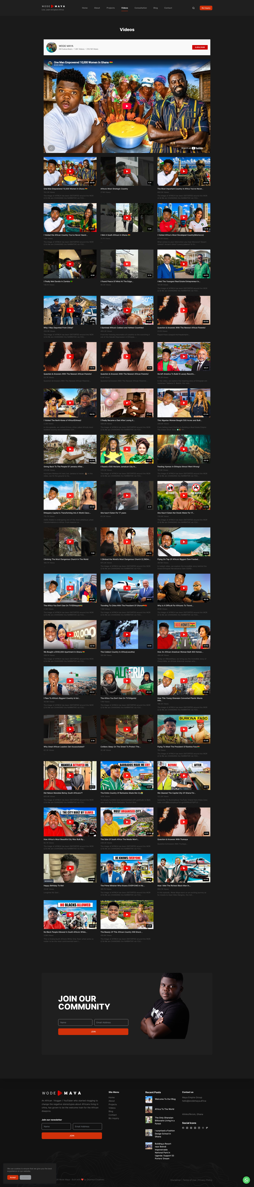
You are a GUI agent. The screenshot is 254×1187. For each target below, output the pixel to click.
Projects (111, 8)
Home (85, 8)
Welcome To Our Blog (165, 1099)
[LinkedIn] (199, 1128)
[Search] (193, 8)
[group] (70, 178)
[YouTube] (195, 1128)
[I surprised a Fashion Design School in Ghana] (148, 1132)
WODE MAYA (66, 46)
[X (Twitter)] (187, 1128)
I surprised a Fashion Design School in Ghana (165, 1133)
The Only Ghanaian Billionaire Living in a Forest (165, 1120)
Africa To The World (164, 1109)
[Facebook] (183, 1128)
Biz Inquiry (206, 8)
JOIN (93, 1031)
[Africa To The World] (148, 1109)
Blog (155, 8)
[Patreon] (207, 1128)
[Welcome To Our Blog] (148, 1099)
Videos (124, 8)
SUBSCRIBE (200, 47)
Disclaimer (175, 1180)
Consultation (141, 8)
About (97, 8)
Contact (168, 8)
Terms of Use (189, 1180)
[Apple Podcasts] (203, 1128)
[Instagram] (191, 1128)
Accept (13, 1177)
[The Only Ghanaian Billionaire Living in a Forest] (148, 1119)
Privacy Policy (205, 1180)
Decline (25, 1177)
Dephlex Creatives (95, 1179)
